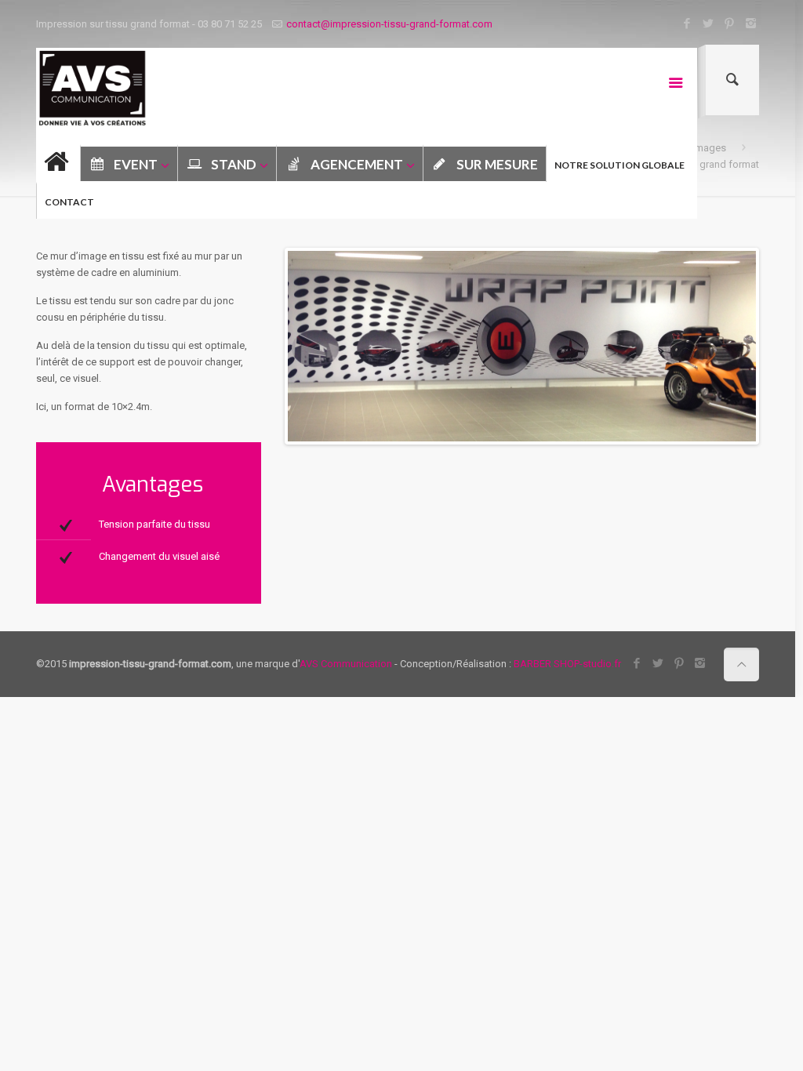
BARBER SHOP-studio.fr (567, 664)
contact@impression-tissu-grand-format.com (389, 24)
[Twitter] (708, 23)
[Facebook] (687, 23)
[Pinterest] (729, 23)
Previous (264, 346)
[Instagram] (751, 23)
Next (779, 346)
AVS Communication (346, 664)
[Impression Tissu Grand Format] (92, 88)
